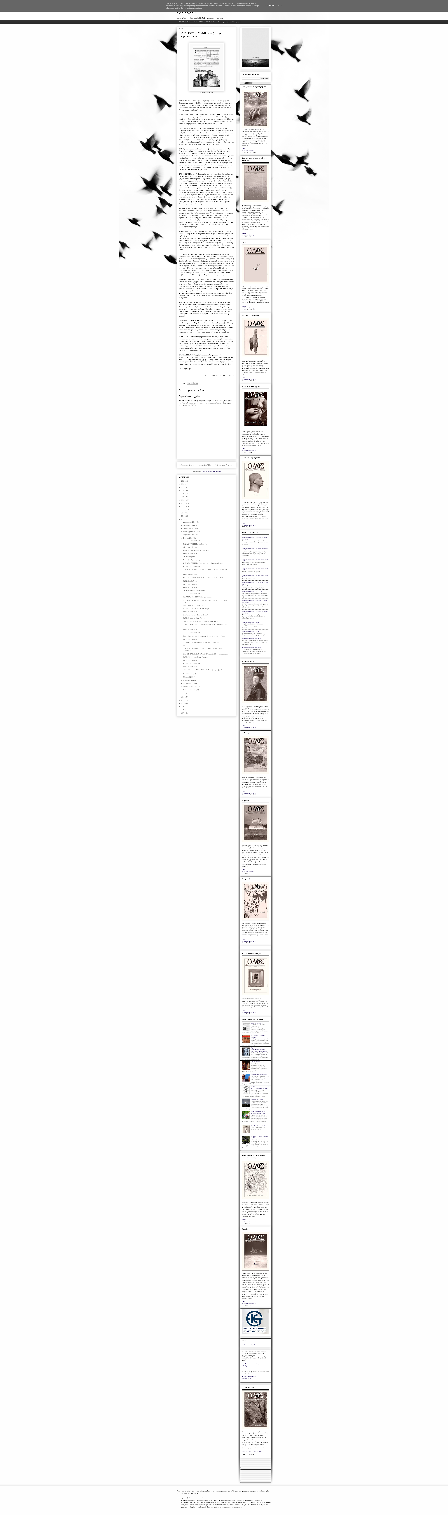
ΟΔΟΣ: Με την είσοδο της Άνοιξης (195, 657)
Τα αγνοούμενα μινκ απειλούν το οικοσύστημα (200, 621)
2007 (183, 713)
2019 (183, 503)
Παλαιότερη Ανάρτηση (224, 465)
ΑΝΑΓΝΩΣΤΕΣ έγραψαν (258, 1062)
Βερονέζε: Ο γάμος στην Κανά (194, 560)
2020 (183, 500)
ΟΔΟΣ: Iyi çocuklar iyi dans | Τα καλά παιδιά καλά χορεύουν (260, 1087)
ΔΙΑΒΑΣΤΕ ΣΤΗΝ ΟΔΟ (191, 541)
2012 (183, 697)
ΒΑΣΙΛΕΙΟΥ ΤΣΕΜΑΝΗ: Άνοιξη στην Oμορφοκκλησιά (202, 563)
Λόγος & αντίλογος (190, 547)
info (184, 645)
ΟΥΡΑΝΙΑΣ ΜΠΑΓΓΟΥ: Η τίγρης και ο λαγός (199, 597)
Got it (279, 6)
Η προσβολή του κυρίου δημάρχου (258, 1036)
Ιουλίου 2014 (188, 538)
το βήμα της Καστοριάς (249, 150)
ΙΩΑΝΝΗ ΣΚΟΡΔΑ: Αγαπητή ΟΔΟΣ (259, 1137)
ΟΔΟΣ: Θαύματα (189, 557)
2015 (183, 516)
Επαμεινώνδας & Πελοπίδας (193, 605)
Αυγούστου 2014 (189, 535)
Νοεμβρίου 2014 (189, 525)
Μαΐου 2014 (187, 677)
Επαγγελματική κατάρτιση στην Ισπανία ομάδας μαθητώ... (204, 636)
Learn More (270, 6)
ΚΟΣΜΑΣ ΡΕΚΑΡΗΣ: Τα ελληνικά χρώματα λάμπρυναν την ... (205, 625)
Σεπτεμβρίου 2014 (190, 531)
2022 (183, 494)
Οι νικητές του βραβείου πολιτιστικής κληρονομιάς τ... (203, 642)
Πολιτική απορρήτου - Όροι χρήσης (229, 22)
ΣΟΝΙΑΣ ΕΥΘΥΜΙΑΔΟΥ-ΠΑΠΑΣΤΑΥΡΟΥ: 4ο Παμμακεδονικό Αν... (205, 570)
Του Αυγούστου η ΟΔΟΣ (258, 1126)
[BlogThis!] (190, 383)
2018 (183, 506)
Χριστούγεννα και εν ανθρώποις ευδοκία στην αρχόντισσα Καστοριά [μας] (259, 1049)
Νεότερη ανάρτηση (187, 465)
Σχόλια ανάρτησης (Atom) (211, 471)
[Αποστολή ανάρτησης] (183, 383)
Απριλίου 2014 (188, 680)
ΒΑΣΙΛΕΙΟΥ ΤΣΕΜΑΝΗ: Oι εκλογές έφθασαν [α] (201, 544)
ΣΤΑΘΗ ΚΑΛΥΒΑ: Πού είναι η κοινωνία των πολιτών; (260, 1112)
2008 (183, 710)
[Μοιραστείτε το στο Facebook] (194, 383)
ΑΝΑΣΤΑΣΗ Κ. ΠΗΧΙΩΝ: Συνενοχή (196, 550)
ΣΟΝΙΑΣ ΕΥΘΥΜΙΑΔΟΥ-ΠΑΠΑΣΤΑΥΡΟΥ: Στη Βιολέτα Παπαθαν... (203, 649)
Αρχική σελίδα (205, 465)
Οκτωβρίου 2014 (189, 528)
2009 (183, 706)
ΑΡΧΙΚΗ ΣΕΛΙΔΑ (184, 22)
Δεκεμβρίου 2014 (189, 522)
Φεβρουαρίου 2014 (190, 686)
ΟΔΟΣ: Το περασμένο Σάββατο (194, 590)
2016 (183, 513)
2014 (183, 519)
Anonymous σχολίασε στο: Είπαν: (251, 622)
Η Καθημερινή (246, 1366)
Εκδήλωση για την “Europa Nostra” (195, 615)
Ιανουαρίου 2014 (189, 690)
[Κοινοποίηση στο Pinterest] (197, 383)
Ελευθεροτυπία (246, 1378)
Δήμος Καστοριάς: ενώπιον (259, 1074)
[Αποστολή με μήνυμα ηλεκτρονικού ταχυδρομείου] (188, 383)
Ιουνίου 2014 (188, 674)
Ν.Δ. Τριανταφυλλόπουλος (250, 1364)
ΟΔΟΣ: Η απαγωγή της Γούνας (194, 618)
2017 (183, 510)
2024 (183, 487)
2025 (183, 484)
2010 (183, 703)
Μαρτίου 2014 (188, 683)
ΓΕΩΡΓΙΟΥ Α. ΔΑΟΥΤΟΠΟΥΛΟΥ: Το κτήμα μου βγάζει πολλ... (206, 670)
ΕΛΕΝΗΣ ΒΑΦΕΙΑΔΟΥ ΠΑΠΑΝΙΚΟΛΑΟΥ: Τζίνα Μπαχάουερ (205, 654)
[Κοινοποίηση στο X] (192, 383)
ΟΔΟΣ (244, 149)
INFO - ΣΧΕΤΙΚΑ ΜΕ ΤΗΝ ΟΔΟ (204, 22)
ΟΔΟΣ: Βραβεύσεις (190, 581)
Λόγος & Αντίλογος (190, 553)
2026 (183, 481)
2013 (183, 694)
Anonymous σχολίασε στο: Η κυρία (252, 591)
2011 (183, 700)
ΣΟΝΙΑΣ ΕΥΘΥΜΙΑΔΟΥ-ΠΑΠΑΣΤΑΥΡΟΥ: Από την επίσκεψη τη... (205, 601)
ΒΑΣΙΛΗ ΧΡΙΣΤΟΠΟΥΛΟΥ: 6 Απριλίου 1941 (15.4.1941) (203, 578)
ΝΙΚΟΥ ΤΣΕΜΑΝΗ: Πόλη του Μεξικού (197, 608)
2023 (183, 490)
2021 (183, 497)
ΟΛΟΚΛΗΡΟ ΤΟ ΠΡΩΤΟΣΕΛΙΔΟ (252, 1451)
